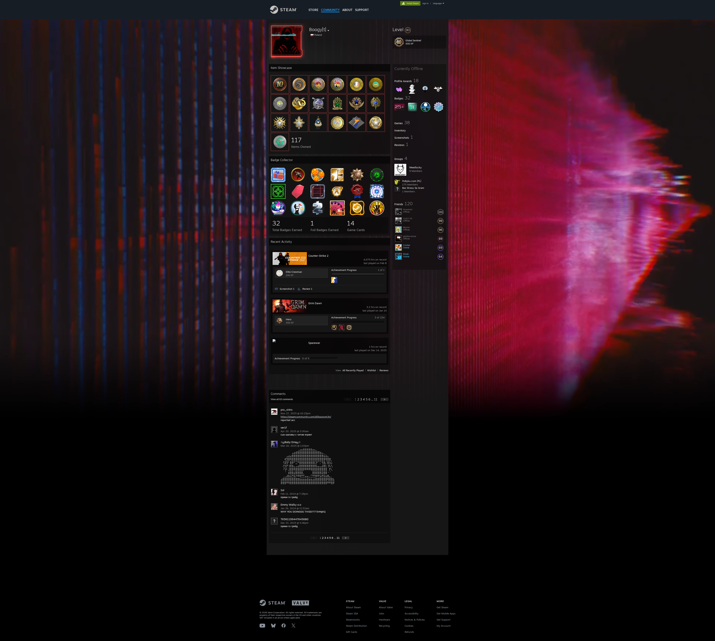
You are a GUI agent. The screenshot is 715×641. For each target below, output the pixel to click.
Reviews (383, 370)
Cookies (409, 625)
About (347, 10)
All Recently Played (353, 370)
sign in (425, 3)
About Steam (353, 607)
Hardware (384, 619)
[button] (419, 29)
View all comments (282, 399)
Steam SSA (352, 613)
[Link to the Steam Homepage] (283, 12)
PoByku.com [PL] (411, 180)
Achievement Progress (344, 269)
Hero (288, 319)
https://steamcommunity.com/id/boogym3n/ (306, 416)
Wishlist (371, 370)
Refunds (409, 631)
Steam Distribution (356, 625)
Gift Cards (351, 631)
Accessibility (411, 613)
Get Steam (442, 607)
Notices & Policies (415, 619)
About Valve (386, 607)
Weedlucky (415, 167)
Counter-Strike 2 (318, 255)
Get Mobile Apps (446, 613)
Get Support (443, 619)
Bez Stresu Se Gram (413, 187)
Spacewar (314, 342)
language (437, 3)
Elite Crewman (294, 271)
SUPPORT (362, 10)
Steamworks (353, 619)
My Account (444, 625)
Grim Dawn (315, 303)
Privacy (409, 607)
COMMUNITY (330, 10)
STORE (313, 10)
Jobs (381, 613)
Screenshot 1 (287, 288)
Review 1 (307, 288)
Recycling (384, 625)
